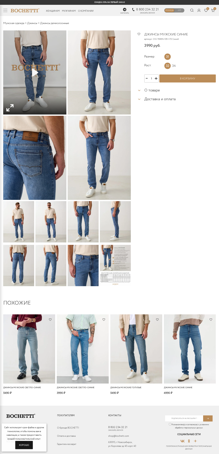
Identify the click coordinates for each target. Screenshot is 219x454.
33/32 (32, 375)
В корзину (187, 79)
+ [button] (156, 78)
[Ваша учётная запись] (199, 10)
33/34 (147, 375)
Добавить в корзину (29, 380)
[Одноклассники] (189, 440)
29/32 (185, 375)
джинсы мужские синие (178, 387)
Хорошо (24, 445)
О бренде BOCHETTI (68, 427)
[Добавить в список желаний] (140, 33)
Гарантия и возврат (66, 444)
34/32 (39, 375)
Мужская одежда (13, 23)
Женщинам (53, 11)
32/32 (24, 375)
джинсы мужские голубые (125, 387)
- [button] (146, 78)
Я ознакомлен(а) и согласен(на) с (190, 426)
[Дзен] (195, 440)
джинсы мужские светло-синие (22, 387)
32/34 (82, 375)
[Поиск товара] (192, 10)
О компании (85, 11)
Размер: (149, 56)
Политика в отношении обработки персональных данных (189, 447)
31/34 (193, 375)
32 (167, 66)
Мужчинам (69, 11)
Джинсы (32, 23)
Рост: (148, 65)
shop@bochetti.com (118, 436)
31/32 (17, 375)
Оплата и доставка (66, 436)
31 (167, 56)
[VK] (182, 440)
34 (174, 66)
